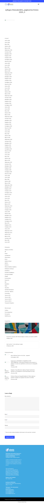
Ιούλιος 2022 (7, 129)
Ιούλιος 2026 (7, 40)
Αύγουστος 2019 (8, 194)
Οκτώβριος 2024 (8, 80)
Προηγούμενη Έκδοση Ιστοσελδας (12, 475)
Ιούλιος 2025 (7, 63)
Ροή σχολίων (7, 314)
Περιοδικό (7, 287)
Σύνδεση (6, 310)
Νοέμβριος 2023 (8, 101)
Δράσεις (6, 263)
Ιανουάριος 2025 (8, 74)
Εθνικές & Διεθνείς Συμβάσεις (11, 266)
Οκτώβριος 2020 (8, 169)
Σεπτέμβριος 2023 (8, 105)
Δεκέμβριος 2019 (8, 187)
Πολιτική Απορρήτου (10, 468)
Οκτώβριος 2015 (8, 226)
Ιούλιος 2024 (7, 86)
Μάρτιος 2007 (7, 236)
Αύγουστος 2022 (8, 128)
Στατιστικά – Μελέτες (9, 291)
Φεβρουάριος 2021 (8, 162)
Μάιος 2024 (7, 90)
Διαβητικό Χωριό (8, 261)
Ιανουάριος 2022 (8, 141)
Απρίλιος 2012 (7, 234)
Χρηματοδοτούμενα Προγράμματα (12, 471)
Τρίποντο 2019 (7, 295)
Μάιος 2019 (7, 200)
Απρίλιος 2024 (7, 91)
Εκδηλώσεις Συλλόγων (9, 268)
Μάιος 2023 (7, 110)
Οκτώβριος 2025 (8, 57)
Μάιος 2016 (7, 223)
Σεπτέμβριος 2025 (8, 59)
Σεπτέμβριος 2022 (8, 126)
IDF (5, 251)
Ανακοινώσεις (7, 257)
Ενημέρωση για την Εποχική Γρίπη (12, 472)
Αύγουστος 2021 (8, 150)
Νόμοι (6, 285)
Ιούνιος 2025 (7, 65)
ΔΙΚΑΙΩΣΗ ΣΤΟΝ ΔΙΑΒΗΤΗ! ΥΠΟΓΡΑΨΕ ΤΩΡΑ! (22, 1)
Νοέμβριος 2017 (8, 217)
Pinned (6, 253)
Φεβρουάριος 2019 (8, 206)
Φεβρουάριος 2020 (8, 185)
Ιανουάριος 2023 (8, 118)
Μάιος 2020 (7, 179)
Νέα (5, 282)
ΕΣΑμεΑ (6, 276)
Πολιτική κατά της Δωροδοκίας (12, 469)
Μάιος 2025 (7, 67)
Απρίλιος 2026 (7, 46)
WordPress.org (7, 316)
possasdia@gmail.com (10, 491)
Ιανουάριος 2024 (8, 97)
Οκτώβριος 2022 (8, 124)
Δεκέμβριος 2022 (8, 120)
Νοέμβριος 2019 (8, 188)
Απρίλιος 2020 (7, 181)
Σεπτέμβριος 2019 (8, 192)
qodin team (18, 499)
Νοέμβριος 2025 (8, 55)
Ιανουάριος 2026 (8, 51)
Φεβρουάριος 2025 (8, 72)
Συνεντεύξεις (7, 293)
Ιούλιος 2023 (7, 107)
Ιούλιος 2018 (7, 211)
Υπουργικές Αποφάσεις (9, 303)
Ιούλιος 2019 (7, 196)
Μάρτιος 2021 (7, 160)
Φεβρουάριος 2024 (8, 95)
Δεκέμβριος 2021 (8, 143)
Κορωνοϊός (7, 280)
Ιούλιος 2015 (7, 228)
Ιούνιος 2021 (7, 154)
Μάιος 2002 (7, 240)
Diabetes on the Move (9, 249)
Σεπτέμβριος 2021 (8, 148)
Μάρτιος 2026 (7, 48)
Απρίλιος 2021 (7, 158)
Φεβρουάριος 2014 (8, 230)
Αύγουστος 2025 (8, 61)
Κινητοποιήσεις (8, 278)
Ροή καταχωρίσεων (8, 312)
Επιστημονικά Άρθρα (9, 274)
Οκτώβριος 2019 (8, 190)
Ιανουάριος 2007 (8, 238)
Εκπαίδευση (7, 270)
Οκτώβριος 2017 (8, 219)
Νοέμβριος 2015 (8, 225)
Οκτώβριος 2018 (8, 209)
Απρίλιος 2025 (7, 69)
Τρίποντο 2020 (7, 297)
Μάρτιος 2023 (7, 114)
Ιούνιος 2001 (7, 242)
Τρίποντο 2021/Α (8, 299)
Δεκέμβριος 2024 (8, 76)
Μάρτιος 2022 (7, 137)
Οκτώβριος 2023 (8, 103)
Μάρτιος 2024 (7, 93)
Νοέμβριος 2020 (8, 167)
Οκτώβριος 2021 (8, 147)
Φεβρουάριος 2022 (8, 139)
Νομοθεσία (7, 283)
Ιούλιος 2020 (7, 175)
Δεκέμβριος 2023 (8, 99)
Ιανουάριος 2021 (8, 164)
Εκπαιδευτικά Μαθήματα (9, 272)
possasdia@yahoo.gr (10, 492)
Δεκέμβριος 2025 (8, 53)
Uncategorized (7, 255)
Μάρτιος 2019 (7, 204)
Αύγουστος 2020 (8, 173)
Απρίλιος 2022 (7, 135)
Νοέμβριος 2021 (8, 145)
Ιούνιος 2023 (7, 109)
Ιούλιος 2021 (7, 152)
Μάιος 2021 (7, 156)
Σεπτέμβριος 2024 (8, 82)
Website (6, 425)
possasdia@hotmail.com (10, 493)
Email (6, 419)
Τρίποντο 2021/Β (8, 301)
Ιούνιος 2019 (7, 198)
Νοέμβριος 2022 (8, 122)
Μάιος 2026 (7, 44)
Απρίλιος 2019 (7, 202)
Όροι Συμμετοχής (11, 478)
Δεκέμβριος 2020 (8, 166)
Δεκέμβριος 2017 (8, 215)
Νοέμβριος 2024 (8, 78)
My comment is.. (8, 396)
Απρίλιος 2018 (7, 213)
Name (6, 414)
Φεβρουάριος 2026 (8, 50)
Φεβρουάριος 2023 (8, 116)
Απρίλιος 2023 (7, 112)
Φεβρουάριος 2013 (8, 232)
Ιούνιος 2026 (7, 42)
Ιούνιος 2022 (7, 131)
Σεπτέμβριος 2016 (8, 221)
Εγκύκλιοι (7, 264)
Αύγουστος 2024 (8, 84)
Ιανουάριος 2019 (8, 207)
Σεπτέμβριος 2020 (8, 171)
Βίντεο (6, 259)
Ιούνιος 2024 (7, 88)
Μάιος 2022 (7, 133)
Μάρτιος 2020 (7, 183)
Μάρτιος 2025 (7, 71)
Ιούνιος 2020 (7, 177)
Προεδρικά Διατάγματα (9, 289)
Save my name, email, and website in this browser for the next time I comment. (21, 432)
